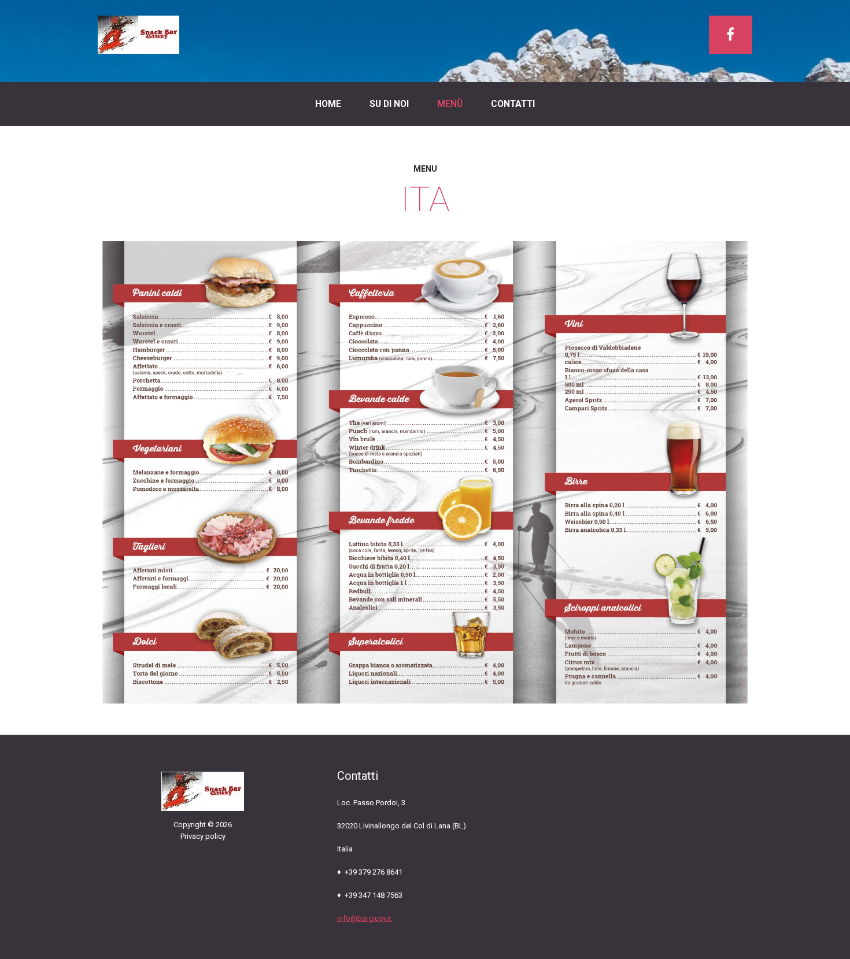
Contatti (513, 104)
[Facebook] (730, 35)
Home (328, 104)
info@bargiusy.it (364, 918)
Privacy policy (203, 836)
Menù (450, 104)
